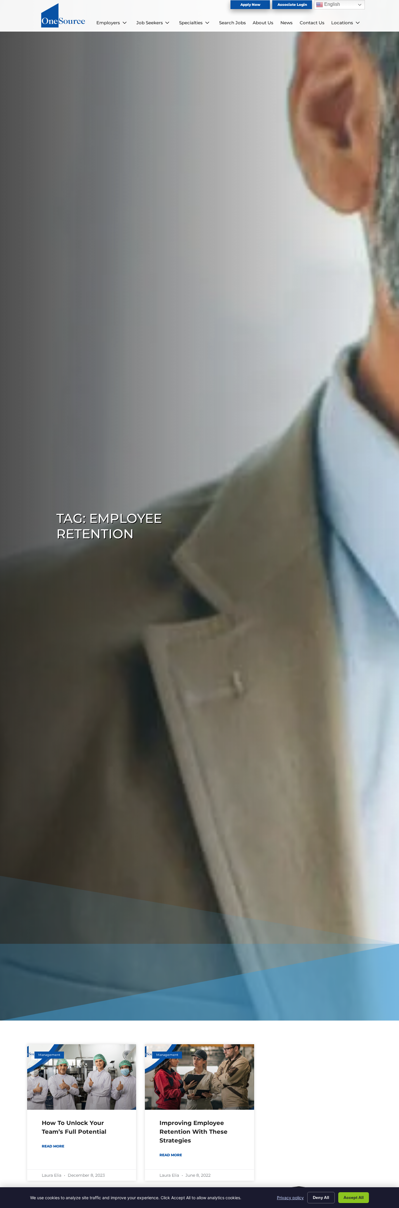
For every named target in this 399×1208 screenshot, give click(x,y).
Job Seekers (149, 22)
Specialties (191, 22)
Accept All (354, 1197)
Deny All (321, 1197)
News (286, 22)
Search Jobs (232, 22)
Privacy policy (290, 1197)
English (331, 4)
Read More (53, 1146)
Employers (108, 22)
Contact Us (312, 22)
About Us (263, 22)
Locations (342, 22)
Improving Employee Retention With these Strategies (193, 1131)
